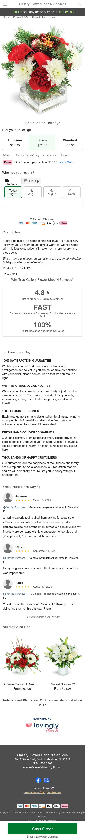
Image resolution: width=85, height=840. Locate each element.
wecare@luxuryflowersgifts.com (42, 767)
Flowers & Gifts (20, 17)
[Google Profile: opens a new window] (47, 780)
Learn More (66, 162)
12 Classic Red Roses (41, 593)
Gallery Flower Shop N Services (42, 4)
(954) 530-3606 (42, 763)
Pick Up (34, 181)
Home (6, 17)
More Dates (72, 192)
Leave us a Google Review (42, 792)
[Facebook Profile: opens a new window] (38, 780)
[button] (76, 831)
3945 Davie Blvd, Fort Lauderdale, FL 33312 (42, 759)
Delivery (12, 183)
